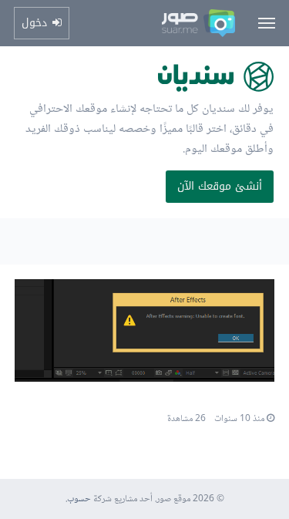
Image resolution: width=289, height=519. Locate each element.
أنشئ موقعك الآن (219, 186)
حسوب (79, 499)
